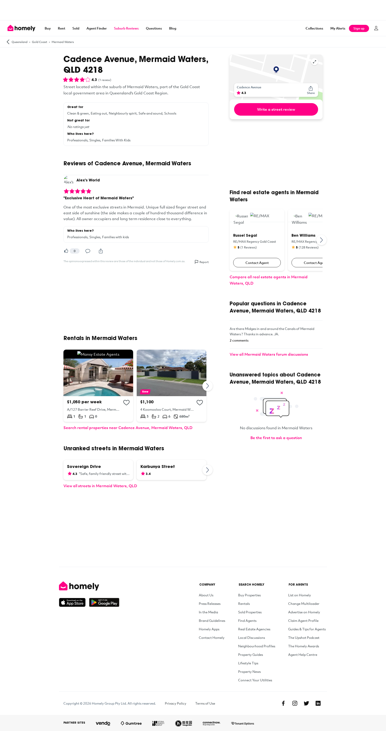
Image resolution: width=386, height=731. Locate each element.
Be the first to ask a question (276, 437)
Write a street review (276, 109)
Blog (172, 28)
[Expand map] (314, 61)
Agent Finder (96, 28)
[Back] (8, 41)
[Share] (100, 251)
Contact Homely (211, 637)
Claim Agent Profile (303, 620)
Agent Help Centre (302, 654)
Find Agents (247, 620)
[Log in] (376, 28)
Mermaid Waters (63, 42)
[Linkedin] (318, 703)
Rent (61, 28)
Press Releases (209, 603)
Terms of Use (205, 703)
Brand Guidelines (212, 620)
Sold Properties (250, 612)
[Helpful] (66, 251)
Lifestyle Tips (248, 663)
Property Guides (250, 654)
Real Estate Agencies (254, 629)
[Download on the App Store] (74, 602)
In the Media (208, 612)
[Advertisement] (193, 10)
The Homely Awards (303, 646)
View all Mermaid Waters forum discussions (269, 354)
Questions (154, 28)
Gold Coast (39, 42)
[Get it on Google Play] (104, 602)
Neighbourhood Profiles (256, 646)
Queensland (19, 42)
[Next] (207, 385)
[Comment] (87, 251)
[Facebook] (283, 703)
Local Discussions (251, 637)
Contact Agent (257, 262)
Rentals (244, 603)
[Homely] (89, 586)
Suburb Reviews (126, 28)
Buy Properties (249, 595)
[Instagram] (294, 703)
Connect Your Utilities (255, 680)
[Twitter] (306, 703)
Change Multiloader (303, 603)
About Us (206, 595)
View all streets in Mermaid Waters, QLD (100, 485)
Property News (249, 671)
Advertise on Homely (304, 612)
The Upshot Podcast (303, 637)
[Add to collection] (126, 402)
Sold (75, 28)
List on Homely (299, 595)
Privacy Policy (175, 703)
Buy (48, 28)
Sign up (359, 28)
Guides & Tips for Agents (307, 629)
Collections (314, 28)
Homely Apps (209, 629)
